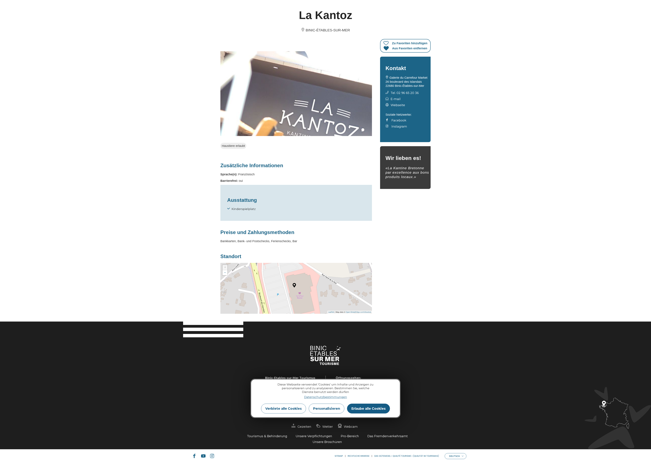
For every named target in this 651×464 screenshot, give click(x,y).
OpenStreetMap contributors (358, 312)
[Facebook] (195, 456)
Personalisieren (326, 409)
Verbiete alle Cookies (283, 409)
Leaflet (331, 312)
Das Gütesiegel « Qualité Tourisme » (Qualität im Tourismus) (406, 456)
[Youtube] (204, 456)
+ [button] (225, 267)
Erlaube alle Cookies (368, 409)
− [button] (225, 272)
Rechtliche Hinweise (358, 456)
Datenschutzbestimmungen (325, 397)
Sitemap (339, 456)
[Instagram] (213, 456)
